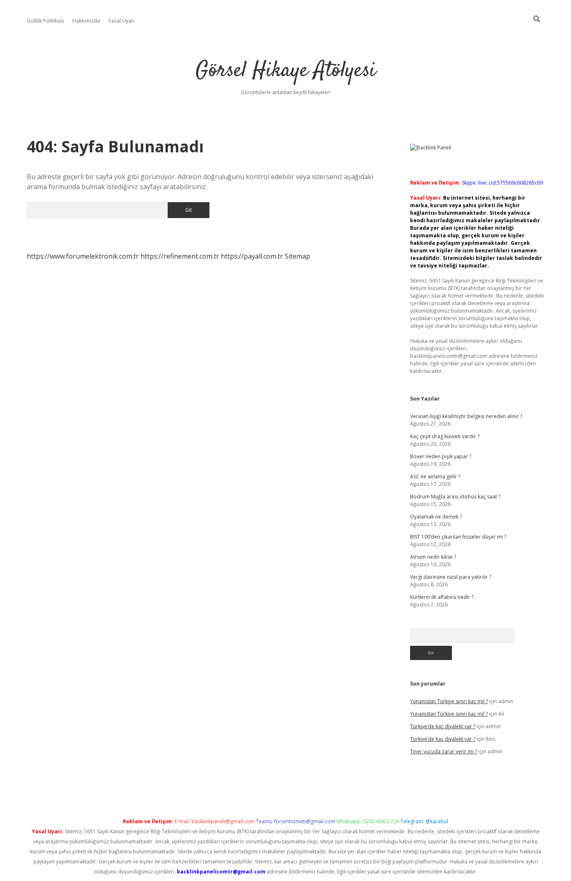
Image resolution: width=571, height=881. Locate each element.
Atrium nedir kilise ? (433, 556)
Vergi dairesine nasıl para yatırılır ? (450, 576)
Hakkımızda (86, 20)
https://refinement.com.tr (179, 256)
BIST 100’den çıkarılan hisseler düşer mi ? (458, 536)
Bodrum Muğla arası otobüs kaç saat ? (455, 496)
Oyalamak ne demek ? (436, 516)
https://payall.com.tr (252, 256)
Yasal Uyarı (121, 20)
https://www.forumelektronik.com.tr (83, 256)
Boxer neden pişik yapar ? (440, 456)
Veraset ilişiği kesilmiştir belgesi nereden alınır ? (466, 416)
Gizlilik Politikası (45, 20)
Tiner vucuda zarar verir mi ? (443, 751)
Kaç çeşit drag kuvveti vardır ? (444, 436)
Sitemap (297, 256)
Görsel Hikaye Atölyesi (286, 71)
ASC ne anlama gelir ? (435, 476)
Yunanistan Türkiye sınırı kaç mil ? (449, 701)
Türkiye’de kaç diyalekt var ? (442, 726)
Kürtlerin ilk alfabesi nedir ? (442, 597)
